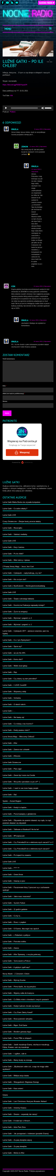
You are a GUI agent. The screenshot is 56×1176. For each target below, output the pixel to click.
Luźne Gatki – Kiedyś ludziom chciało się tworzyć (21, 1006)
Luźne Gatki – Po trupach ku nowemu (17, 855)
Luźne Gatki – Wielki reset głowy (15, 666)
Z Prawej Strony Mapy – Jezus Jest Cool (18, 567)
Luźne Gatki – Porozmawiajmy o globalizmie (19, 814)
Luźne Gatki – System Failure (14, 903)
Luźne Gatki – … (9, 711)
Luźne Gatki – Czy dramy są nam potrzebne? (20, 679)
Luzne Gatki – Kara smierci (13, 1089)
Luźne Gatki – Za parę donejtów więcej (17, 1140)
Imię (4, 386)
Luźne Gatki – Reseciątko (12, 528)
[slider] (48, 107)
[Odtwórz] (6, 108)
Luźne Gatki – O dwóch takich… (15, 704)
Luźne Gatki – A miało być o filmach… (17, 1121)
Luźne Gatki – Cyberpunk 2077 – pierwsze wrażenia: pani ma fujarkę (26, 632)
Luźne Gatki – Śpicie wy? (12, 646)
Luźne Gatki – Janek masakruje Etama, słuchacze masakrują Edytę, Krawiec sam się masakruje (26, 1046)
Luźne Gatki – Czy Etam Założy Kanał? (18, 1012)
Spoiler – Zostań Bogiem (12, 801)
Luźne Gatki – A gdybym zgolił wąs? (16, 967)
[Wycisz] (42, 108)
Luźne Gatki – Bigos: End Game (15, 1025)
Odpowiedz (47, 129)
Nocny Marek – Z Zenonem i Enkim (16, 974)
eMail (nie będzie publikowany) (14, 393)
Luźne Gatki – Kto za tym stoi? (14, 579)
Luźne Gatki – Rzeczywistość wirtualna (17, 1019)
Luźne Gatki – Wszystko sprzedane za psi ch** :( (21, 782)
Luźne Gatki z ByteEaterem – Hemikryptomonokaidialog (24, 586)
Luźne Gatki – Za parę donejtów (15, 1146)
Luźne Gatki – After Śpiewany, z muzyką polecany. (22, 954)
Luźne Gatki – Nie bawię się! (13, 717)
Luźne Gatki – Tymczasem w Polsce (16, 961)
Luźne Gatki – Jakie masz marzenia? (17, 896)
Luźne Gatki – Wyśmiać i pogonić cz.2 (17, 618)
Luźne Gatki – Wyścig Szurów (14, 980)
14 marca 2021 (36, 169)
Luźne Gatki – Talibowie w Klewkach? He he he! (21, 829)
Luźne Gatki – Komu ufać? (13, 659)
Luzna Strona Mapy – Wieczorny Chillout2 (18, 737)
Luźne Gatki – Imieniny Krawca (14, 1108)
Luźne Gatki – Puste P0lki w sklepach (17, 1038)
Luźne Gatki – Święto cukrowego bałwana (18, 599)
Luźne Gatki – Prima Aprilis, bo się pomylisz (19, 987)
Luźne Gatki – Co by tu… (12, 916)
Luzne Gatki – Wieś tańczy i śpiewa (16, 560)
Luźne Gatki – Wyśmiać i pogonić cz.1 (17, 625)
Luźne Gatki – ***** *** (11, 868)
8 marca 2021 (38, 129)
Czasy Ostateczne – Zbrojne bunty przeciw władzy (22, 521)
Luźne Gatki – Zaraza (11, 948)
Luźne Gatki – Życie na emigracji (15, 612)
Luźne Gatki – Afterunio (11, 756)
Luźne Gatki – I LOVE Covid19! (14, 685)
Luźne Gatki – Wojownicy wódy (14, 692)
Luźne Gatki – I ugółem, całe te (14, 1054)
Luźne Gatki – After (10, 743)
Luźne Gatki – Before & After (13, 1153)
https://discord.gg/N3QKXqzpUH (15, 85)
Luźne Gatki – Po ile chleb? (13, 554)
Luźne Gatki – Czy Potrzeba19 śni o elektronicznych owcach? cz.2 (28, 842)
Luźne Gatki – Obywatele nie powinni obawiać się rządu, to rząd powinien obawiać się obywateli (27, 821)
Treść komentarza (9, 359)
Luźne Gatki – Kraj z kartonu (13, 547)
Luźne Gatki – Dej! (10, 795)
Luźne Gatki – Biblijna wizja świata (16, 1076)
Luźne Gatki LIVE (9, 515)
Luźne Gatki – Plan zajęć (12, 769)
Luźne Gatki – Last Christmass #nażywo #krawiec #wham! (25, 1101)
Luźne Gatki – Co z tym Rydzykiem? (16, 640)
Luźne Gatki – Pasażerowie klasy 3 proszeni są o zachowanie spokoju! (26, 888)
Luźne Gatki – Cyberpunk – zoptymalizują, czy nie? (22, 573)
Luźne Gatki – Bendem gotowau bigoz (17, 1032)
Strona (5, 401)
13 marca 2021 (34, 146)
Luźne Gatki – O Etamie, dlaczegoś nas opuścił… (21, 929)
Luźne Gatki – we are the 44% (14, 653)
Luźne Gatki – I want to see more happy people (20, 788)
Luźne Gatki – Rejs (10, 672)
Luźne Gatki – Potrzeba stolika (14, 942)
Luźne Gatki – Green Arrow (13, 875)
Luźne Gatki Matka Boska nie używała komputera (21, 502)
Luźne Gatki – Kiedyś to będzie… (15, 807)
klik (11, 95)
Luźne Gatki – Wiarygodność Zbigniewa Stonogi (21, 1082)
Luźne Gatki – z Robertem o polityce (16, 935)
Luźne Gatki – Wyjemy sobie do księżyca (18, 993)
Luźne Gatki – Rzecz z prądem (14, 922)
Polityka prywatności (37, 1171)
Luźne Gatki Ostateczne (12, 762)
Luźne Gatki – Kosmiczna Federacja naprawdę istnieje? (24, 605)
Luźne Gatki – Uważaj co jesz (14, 881)
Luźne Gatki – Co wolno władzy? (15, 509)
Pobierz (13, 112)
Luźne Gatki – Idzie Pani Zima (14, 1127)
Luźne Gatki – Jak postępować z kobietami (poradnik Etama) (26, 1134)
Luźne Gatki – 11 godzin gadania (15, 909)
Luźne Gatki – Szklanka (12, 698)
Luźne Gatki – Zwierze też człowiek (16, 750)
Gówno (5, 1095)
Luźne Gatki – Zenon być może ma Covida (19, 775)
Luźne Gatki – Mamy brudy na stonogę (17, 1060)
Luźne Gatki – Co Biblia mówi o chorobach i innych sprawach (26, 1000)
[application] (28, 108)
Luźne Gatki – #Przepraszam (14, 836)
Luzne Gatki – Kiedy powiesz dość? (16, 730)
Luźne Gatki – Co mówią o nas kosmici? (18, 724)
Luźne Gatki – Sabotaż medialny (15, 534)
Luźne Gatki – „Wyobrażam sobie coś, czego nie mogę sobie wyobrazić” (26, 1068)
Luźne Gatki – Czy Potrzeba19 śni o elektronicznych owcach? (26, 849)
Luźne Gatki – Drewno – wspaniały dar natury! (20, 1114)
